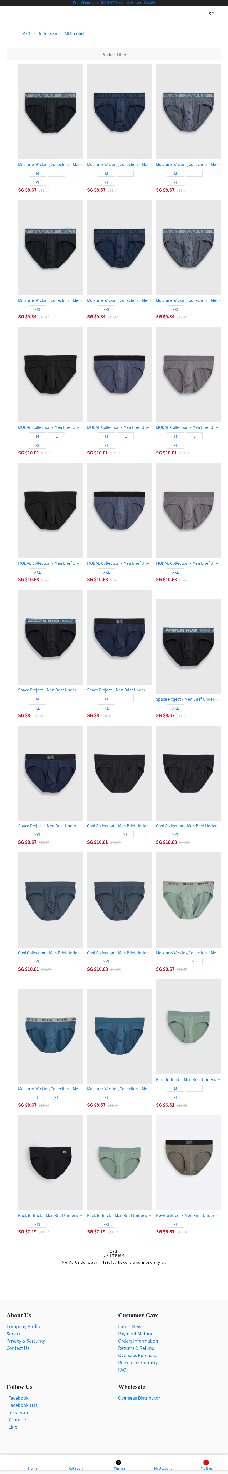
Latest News (130, 1326)
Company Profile (23, 1326)
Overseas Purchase (137, 1355)
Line (12, 1426)
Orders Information (138, 1340)
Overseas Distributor (139, 1397)
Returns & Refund (136, 1348)
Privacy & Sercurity (25, 1340)
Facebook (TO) (23, 1405)
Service (13, 1333)
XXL (37, 309)
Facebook (18, 1397)
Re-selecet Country (138, 1362)
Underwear (47, 33)
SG (21, 189)
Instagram (18, 1412)
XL (38, 182)
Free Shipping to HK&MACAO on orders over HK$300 (114, 2)
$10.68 (32, 579)
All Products (75, 33)
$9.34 (31, 316)
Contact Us (17, 1348)
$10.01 (32, 452)
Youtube (17, 1419)
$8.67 (31, 189)
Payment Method (136, 1333)
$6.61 (169, 1105)
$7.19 (31, 1231)
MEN (26, 33)
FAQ (122, 1369)
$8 (28, 715)
